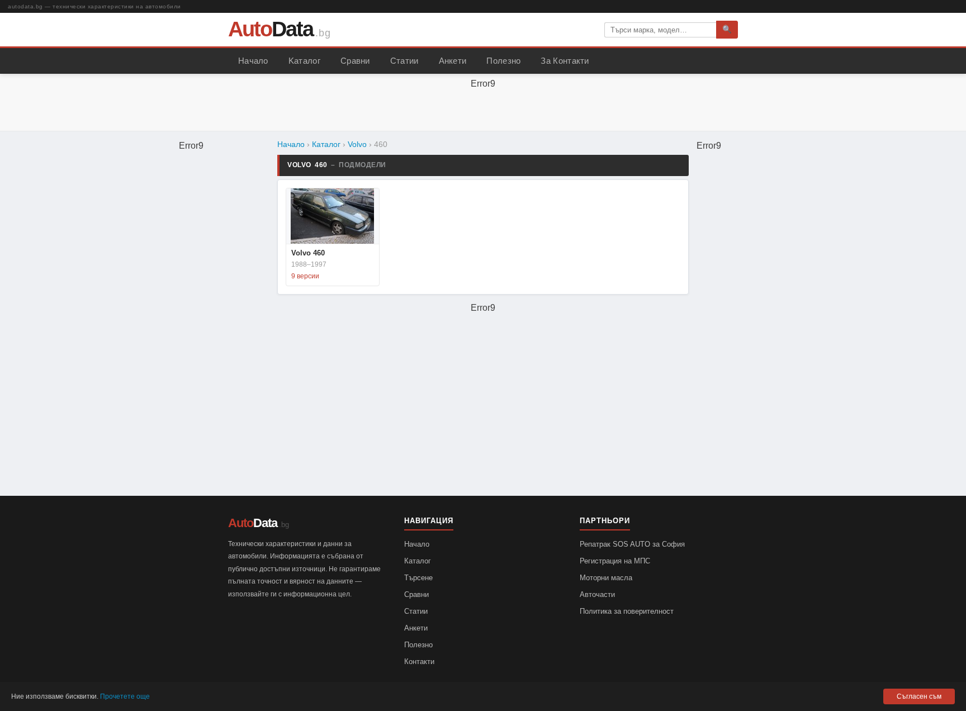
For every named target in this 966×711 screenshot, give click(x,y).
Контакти (419, 661)
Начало (253, 60)
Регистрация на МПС (615, 561)
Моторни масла (606, 577)
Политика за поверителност (627, 611)
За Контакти (565, 60)
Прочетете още (125, 696)
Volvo (357, 144)
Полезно (503, 60)
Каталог (326, 144)
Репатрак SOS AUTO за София (632, 544)
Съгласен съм (919, 696)
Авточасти (597, 594)
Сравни (355, 60)
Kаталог (304, 60)
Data (270, 29)
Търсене (418, 577)
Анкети (453, 60)
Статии (404, 60)
